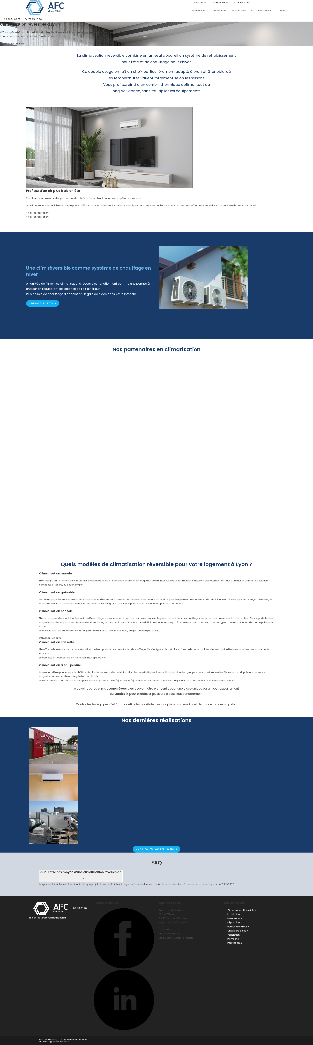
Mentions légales (47, 1041)
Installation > (234, 914)
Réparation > (234, 922)
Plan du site (63, 1041)
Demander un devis (50, 638)
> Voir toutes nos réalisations (156, 849)
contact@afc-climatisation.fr (49, 917)
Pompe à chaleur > (238, 926)
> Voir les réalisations (38, 212)
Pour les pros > (235, 943)
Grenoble (87, 32)
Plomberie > (234, 938)
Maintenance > (236, 918)
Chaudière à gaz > (237, 930)
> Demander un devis (12, 43)
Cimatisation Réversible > (241, 910)
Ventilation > (234, 934)
